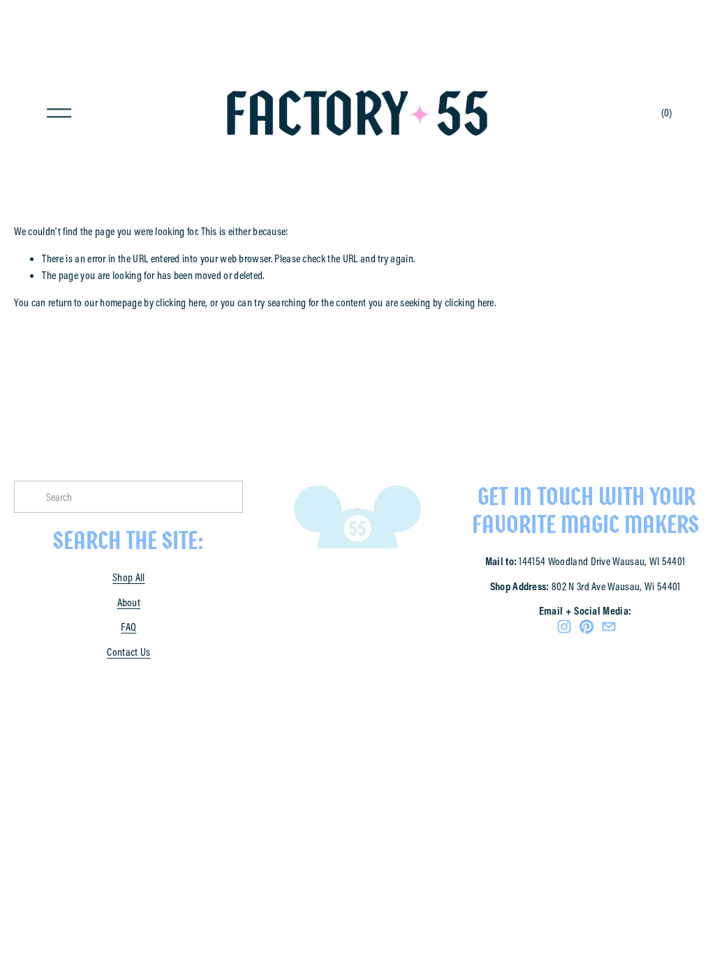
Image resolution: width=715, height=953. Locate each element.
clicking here (180, 302)
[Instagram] (564, 626)
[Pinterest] (587, 626)
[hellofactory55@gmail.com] (609, 626)
